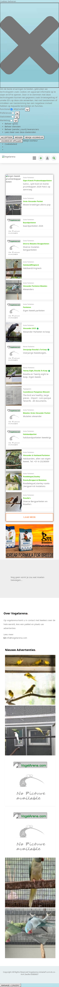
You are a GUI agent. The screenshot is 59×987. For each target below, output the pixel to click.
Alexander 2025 (29, 328)
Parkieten (27, 307)
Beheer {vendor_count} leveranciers (22, 129)
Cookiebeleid (11, 144)
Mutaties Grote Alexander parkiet (36, 413)
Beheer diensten (13, 126)
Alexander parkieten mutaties (35, 286)
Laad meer (29, 517)
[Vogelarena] (9, 156)
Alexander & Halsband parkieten (36, 455)
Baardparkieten (29, 223)
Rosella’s (27, 498)
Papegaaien (27, 389)
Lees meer (8, 634)
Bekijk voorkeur (34, 137)
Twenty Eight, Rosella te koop (35, 371)
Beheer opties (11, 123)
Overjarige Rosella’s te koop (35, 350)
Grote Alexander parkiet (33, 201)
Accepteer (6, 137)
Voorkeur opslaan (11, 141)
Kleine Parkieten (28, 347)
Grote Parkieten (28, 178)
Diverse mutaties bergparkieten (36, 244)
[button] (29, 45)
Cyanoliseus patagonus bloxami (36, 392)
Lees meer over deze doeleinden (20, 132)
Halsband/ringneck (31, 265)
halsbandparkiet (30, 434)
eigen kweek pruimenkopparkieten (37, 181)
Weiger (18, 137)
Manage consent (10, 985)
